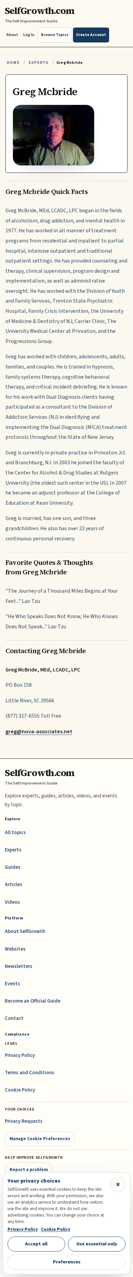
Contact (14, 1018)
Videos (12, 902)
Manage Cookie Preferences (40, 1138)
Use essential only (96, 1243)
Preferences (66, 1261)
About (12, 35)
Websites (15, 949)
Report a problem (29, 1169)
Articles (13, 884)
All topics (15, 832)
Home (13, 63)
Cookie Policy (20, 1090)
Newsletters (18, 966)
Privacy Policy (20, 1055)
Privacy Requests (24, 1121)
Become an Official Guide (32, 1001)
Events (12, 983)
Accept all (36, 1243)
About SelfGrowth (25, 931)
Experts (38, 63)
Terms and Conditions (29, 1072)
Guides (12, 867)
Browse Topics (55, 35)
